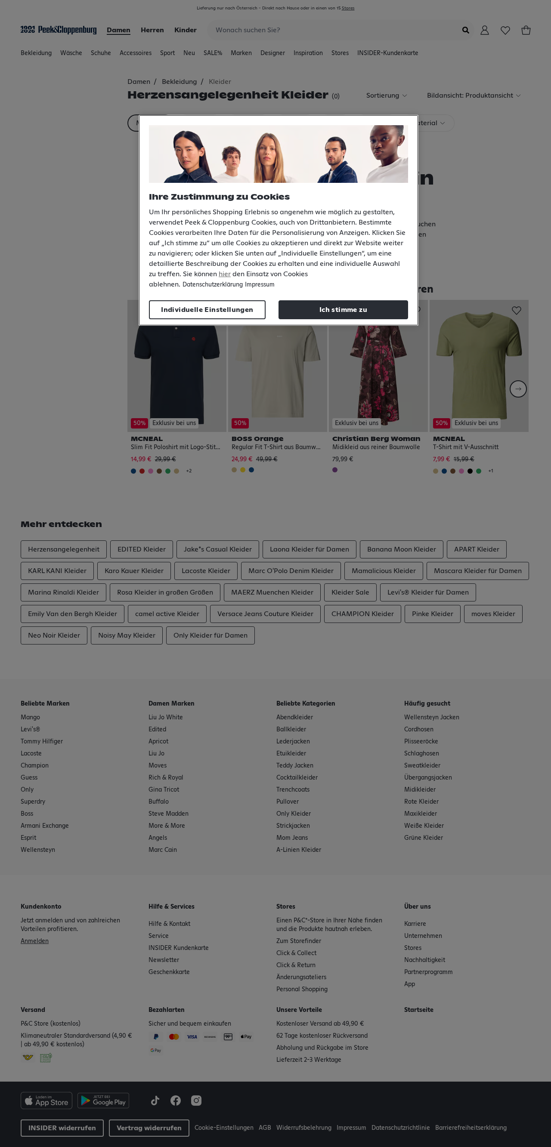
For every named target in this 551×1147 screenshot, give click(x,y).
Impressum (260, 285)
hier (225, 274)
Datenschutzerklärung (213, 285)
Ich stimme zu (343, 309)
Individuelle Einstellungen (207, 309)
